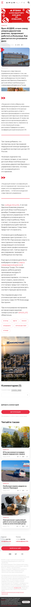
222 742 (20, 539)
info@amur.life (6, 541)
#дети (15, 320)
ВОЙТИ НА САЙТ (15, 548)
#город (5, 320)
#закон (24, 320)
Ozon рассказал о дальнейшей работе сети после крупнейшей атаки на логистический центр (14, 522)
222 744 (5, 539)
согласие (3, 599)
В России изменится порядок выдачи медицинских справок (14, 453)
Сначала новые (5, 390)
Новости (4, 25)
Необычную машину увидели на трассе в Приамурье (15, 487)
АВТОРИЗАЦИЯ (15, 412)
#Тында (5, 330)
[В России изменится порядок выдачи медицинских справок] (27, 456)
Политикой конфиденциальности (9, 605)
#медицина (7, 325)
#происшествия (21, 325)
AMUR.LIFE (23, 312)
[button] (22, 554)
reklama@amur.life (22, 541)
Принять (26, 602)
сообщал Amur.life (12, 205)
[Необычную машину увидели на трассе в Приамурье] (27, 490)
